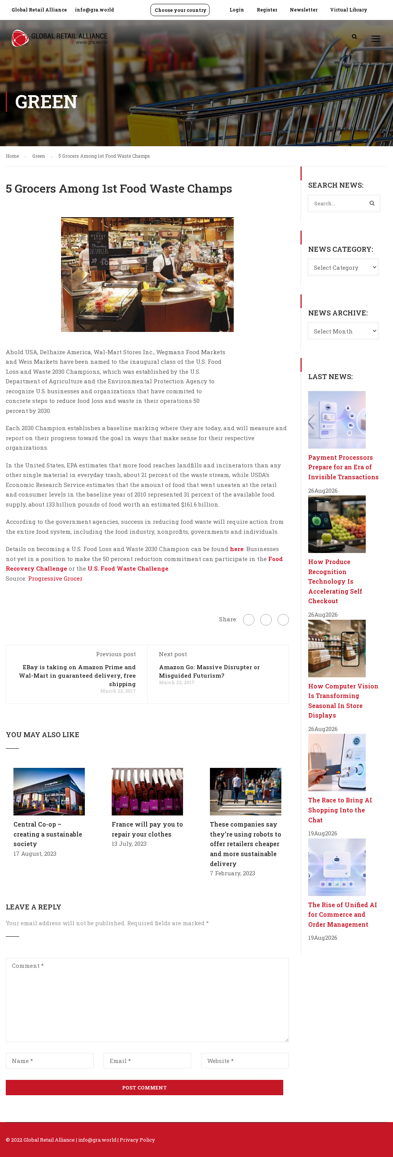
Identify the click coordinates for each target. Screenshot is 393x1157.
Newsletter (303, 10)
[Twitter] (266, 620)
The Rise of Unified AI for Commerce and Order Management (342, 914)
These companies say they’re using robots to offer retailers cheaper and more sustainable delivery (245, 843)
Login (237, 10)
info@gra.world (94, 10)
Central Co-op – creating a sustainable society (47, 834)
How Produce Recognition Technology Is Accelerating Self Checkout (335, 581)
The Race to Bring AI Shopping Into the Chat (340, 810)
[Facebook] (248, 620)
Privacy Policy (137, 1139)
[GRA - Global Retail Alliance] (59, 42)
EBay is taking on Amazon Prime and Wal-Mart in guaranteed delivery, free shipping (77, 675)
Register (267, 10)
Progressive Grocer (54, 578)
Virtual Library (348, 10)
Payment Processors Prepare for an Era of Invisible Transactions (343, 467)
